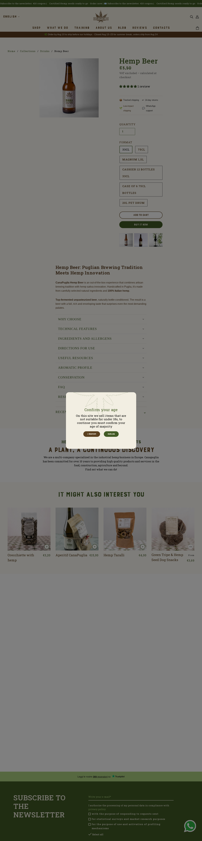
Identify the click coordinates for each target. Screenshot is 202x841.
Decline (111, 434)
